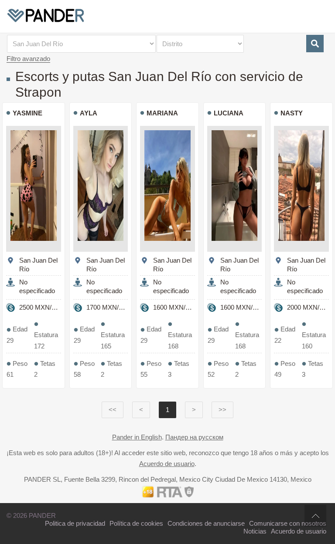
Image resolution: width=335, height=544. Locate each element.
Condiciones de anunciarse (206, 523)
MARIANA (162, 113)
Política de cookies (136, 523)
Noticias (255, 531)
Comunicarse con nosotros (287, 523)
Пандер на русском (194, 437)
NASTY (291, 113)
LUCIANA (228, 113)
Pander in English (137, 437)
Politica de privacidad (75, 523)
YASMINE (27, 113)
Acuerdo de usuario (167, 463)
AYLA (88, 113)
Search (315, 43)
